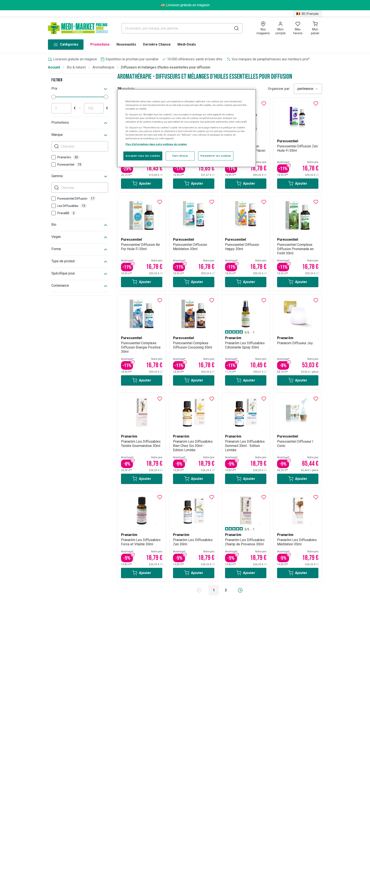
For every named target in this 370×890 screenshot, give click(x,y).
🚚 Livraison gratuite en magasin (185, 5)
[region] (186, 128)
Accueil (54, 67)
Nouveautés (126, 44)
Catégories (69, 44)
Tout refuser (180, 155)
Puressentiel (69, 164)
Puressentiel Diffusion (75, 198)
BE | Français (310, 13)
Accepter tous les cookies (143, 155)
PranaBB (66, 213)
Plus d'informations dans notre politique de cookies (156, 144)
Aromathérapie (103, 67)
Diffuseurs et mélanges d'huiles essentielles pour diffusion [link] (165, 67)
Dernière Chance (157, 44)
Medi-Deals (187, 44)
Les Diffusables (71, 206)
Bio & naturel (76, 67)
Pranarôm (67, 157)
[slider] (53, 97)
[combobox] (308, 89)
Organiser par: (279, 88)
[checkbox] (53, 157)
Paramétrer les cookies (215, 155)
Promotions (100, 44)
